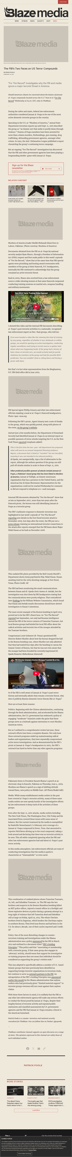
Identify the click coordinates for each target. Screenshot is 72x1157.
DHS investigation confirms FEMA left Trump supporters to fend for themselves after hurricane (56, 1104)
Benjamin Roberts (54, 1098)
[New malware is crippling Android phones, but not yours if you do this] (55, 191)
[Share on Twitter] (33, 1048)
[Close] (69, 1139)
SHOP (48, 21)
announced (37, 941)
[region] (36, 1146)
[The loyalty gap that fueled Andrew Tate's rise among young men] (36, 1090)
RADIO (32, 21)
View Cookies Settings (24, 1153)
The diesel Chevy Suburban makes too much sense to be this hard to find (15, 1104)
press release (13, 524)
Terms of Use (37, 170)
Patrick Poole (9, 72)
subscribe (63, 2)
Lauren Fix (10, 1098)
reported (22, 442)
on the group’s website (27, 428)
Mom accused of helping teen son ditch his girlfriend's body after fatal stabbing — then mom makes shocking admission (36, 200)
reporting (12, 518)
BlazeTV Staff (32, 1098)
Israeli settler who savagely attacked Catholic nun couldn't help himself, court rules (15, 200)
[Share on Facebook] (27, 1048)
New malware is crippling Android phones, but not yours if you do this (55, 200)
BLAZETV (40, 21)
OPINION (24, 21)
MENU (55, 21)
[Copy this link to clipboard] (44, 1048)
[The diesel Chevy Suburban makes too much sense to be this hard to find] (15, 1090)
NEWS (17, 21)
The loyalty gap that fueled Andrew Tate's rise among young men (35, 1104)
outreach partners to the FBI (41, 974)
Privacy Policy (29, 170)
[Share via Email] (38, 1048)
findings (16, 601)
